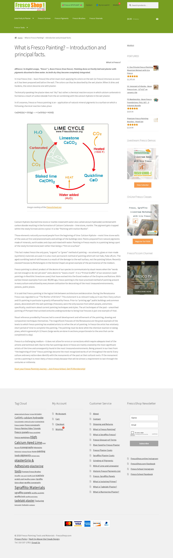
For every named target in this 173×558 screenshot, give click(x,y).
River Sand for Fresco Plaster (106, 445)
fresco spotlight (34, 432)
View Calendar (143, 185)
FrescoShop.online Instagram (144, 458)
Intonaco (18, 451)
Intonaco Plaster (26, 451)
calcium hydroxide (33, 417)
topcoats (18, 505)
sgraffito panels (23, 492)
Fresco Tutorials (96, 18)
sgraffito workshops (32, 496)
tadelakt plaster (24, 500)
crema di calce (29, 422)
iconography (27, 447)
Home (20, 38)
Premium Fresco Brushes (31, 471)
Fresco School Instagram (142, 469)
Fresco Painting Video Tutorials (28, 428)
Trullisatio (25, 505)
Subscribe (144, 443)
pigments (25, 455)
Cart (58, 419)
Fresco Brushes (79, 18)
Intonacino (38, 447)
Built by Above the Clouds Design (44, 539)
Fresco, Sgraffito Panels (104, 476)
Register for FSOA (142, 241)
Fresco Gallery (20, 425)
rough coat (31, 476)
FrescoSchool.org (53, 207)
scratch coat (19, 479)
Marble (34, 451)
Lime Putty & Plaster (22, 18)
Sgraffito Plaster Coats (103, 455)
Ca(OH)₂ (19, 417)
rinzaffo (17, 476)
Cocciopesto (19, 422)
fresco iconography (32, 425)
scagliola (40, 475)
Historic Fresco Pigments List (107, 471)
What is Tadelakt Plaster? (105, 486)
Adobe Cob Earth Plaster (22, 414)
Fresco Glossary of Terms (104, 439)
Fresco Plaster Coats (102, 450)
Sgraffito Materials (30, 487)
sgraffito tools (20, 496)
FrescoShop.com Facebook (143, 463)
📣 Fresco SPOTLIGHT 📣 (72, 5)
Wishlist (130, 45)
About (96, 413)
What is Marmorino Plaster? (106, 491)
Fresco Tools (19, 27)
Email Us (36, 542)
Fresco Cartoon (44, 18)
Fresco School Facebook (142, 474)
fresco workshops (22, 437)
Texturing (39, 500)
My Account (61, 413)
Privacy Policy (21, 539)
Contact (89, 5)
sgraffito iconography (32, 482)
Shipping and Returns (103, 424)
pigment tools (35, 456)
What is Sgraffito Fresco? (104, 434)
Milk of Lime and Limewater (106, 465)
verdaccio (32, 505)
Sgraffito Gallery (30, 479)
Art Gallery (38, 414)
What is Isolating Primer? (105, 481)
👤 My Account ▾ (102, 5)
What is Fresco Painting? (104, 429)
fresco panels (22, 432)
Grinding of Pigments (103, 460)
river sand (24, 476)
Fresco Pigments (62, 18)
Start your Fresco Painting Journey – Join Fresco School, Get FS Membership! (50, 368)
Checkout (60, 424)
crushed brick (39, 422)
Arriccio (32, 414)
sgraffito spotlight (37, 493)
